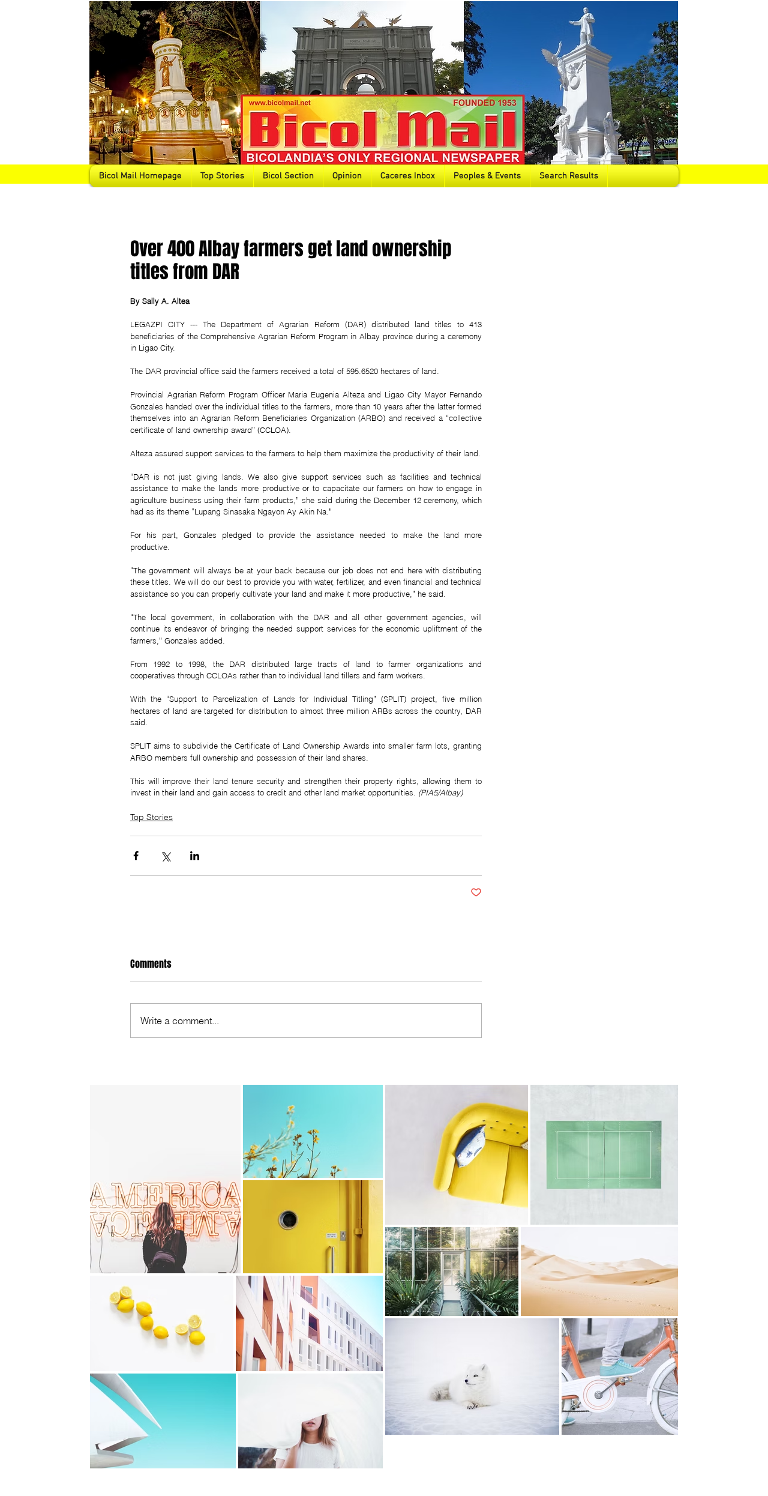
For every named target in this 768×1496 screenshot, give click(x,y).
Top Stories (151, 817)
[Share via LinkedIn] (194, 855)
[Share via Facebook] (136, 855)
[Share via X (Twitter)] (165, 855)
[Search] (665, 93)
